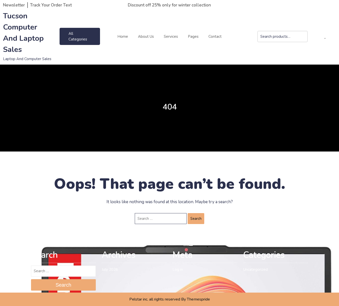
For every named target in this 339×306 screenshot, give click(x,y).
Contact (215, 36)
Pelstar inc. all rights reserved (154, 299)
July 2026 (110, 269)
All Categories (77, 36)
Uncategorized (255, 269)
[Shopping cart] (316, 36)
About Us (146, 36)
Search (304, 39)
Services (171, 36)
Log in (177, 269)
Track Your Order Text (51, 5)
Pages (193, 36)
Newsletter (14, 5)
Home (122, 36)
